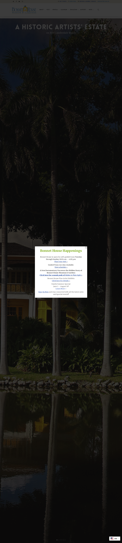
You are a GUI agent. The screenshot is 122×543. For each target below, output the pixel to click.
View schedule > (61, 267)
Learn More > (61, 289)
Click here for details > (61, 281)
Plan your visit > (61, 262)
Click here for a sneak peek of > (61, 275)
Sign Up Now (43, 292)
